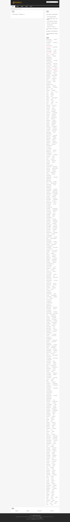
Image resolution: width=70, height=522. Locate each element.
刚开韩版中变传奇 (48, 87)
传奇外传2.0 (54, 308)
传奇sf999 (55, 202)
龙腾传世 (47, 365)
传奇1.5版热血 (48, 223)
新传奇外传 (54, 271)
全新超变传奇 (48, 286)
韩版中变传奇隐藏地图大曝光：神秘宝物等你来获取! (52, 34)
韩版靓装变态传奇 (53, 172)
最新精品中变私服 (48, 328)
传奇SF (47, 467)
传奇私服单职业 (48, 268)
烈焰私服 (47, 99)
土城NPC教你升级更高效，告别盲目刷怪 (52, 21)
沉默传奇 (56, 497)
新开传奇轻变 (53, 124)
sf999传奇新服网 (48, 226)
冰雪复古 (47, 238)
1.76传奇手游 (48, 160)
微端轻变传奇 (48, 489)
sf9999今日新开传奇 (49, 332)
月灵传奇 (47, 54)
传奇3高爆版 (52, 253)
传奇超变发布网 (55, 135)
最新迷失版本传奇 (55, 190)
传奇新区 (53, 156)
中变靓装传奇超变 (48, 138)
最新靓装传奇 (54, 374)
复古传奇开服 (48, 162)
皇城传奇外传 (48, 325)
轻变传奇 (47, 159)
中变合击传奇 (48, 114)
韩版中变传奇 (53, 483)
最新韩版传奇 (48, 486)
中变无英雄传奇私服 (49, 359)
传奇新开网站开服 (48, 190)
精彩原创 (22, 6)
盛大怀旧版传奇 (54, 317)
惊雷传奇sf (52, 476)
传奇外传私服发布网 (48, 296)
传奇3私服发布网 (55, 383)
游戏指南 (17, 6)
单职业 (51, 96)
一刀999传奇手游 (55, 87)
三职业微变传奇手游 (48, 153)
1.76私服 (52, 102)
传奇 (46, 298)
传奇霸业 (53, 108)
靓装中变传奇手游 (48, 407)
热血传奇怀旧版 (55, 377)
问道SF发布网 (52, 118)
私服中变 (54, 211)
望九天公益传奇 (56, 280)
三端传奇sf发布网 (48, 283)
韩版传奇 (56, 501)
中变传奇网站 (48, 458)
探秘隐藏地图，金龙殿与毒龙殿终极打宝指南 (52, 31)
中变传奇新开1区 (48, 383)
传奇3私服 (53, 464)
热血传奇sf (52, 93)
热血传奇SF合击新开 (54, 117)
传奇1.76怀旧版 (54, 105)
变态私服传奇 (48, 491)
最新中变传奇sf (48, 470)
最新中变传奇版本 (48, 343)
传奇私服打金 (54, 268)
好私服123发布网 (55, 247)
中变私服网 (54, 362)
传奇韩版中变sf (48, 428)
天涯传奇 (51, 503)
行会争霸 (55, 503)
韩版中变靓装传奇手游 (49, 145)
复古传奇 (52, 477)
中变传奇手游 (52, 353)
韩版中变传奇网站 (48, 199)
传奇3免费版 (47, 322)
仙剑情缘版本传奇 (48, 63)
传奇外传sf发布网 (49, 356)
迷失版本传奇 (53, 480)
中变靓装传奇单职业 (48, 320)
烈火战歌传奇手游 (54, 129)
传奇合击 (52, 497)
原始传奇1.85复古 (54, 130)
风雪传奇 (53, 489)
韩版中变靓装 (52, 467)
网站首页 (13, 6)
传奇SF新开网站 (48, 262)
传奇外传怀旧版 (48, 208)
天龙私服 (54, 81)
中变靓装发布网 (55, 474)
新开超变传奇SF (48, 120)
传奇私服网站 (53, 90)
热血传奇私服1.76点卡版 (49, 84)
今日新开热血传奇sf (49, 440)
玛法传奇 (55, 51)
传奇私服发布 (48, 196)
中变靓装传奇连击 (55, 220)
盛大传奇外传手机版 (48, 232)
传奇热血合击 (54, 127)
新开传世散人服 (48, 413)
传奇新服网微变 (48, 214)
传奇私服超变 (48, 259)
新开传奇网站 (55, 395)
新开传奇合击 (52, 492)
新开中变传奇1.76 (54, 66)
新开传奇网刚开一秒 (54, 126)
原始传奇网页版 (56, 232)
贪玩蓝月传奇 (48, 108)
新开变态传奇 (48, 121)
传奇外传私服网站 (53, 347)
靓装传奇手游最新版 (54, 75)
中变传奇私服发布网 (48, 350)
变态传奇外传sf (54, 331)
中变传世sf (47, 335)
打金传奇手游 (52, 159)
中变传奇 (52, 504)
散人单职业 (47, 295)
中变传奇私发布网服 (48, 39)
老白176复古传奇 (48, 147)
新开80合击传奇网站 (48, 193)
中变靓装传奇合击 (49, 368)
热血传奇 (53, 494)
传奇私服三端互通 (54, 259)
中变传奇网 (55, 274)
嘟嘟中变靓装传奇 (48, 60)
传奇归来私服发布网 (53, 295)
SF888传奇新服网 (48, 175)
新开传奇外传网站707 (54, 322)
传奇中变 (47, 102)
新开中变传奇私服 (48, 310)
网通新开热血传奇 (54, 121)
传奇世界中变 (48, 434)
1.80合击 (56, 102)
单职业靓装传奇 (48, 500)
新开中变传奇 (54, 461)
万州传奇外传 (55, 344)
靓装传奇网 (47, 341)
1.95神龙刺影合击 (48, 48)
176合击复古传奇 (48, 271)
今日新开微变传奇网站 (49, 404)
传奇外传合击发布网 (48, 329)
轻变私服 (47, 96)
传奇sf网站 (53, 452)
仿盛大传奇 (47, 316)
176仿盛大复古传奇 (48, 299)
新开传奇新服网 (48, 410)
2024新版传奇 (48, 250)
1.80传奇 (47, 93)
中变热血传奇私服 (48, 323)
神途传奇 (52, 99)
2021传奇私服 (48, 449)
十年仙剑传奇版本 (55, 60)
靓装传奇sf (53, 473)
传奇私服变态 (55, 296)
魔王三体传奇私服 (54, 319)
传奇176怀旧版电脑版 (49, 235)
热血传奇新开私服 (49, 386)
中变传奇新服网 (55, 488)
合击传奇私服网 (48, 129)
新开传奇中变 (53, 486)
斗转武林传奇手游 (55, 42)
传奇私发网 (47, 480)
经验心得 (31, 6)
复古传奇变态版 (48, 389)
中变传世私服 (55, 350)
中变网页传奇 (55, 39)
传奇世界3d (54, 283)
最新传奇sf (53, 425)
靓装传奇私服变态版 (48, 133)
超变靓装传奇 (54, 428)
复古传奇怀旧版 (48, 205)
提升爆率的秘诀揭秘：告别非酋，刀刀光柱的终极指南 (52, 19)
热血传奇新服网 (56, 193)
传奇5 (47, 314)
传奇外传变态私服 (48, 362)
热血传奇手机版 (48, 464)
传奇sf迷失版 (53, 114)
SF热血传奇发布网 (54, 208)
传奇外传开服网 (48, 340)
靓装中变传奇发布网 (48, 202)
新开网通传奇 (48, 494)
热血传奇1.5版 (48, 169)
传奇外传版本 (54, 229)
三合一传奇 (47, 479)
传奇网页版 (53, 214)
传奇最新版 (47, 124)
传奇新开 (47, 172)
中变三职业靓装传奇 (48, 154)
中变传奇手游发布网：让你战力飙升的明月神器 (52, 29)
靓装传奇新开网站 (54, 346)
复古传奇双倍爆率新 (52, 314)
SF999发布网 (54, 150)
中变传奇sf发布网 (48, 485)
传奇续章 (53, 413)
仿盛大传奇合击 (48, 461)
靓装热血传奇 (53, 325)
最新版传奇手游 (48, 136)
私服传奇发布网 (55, 166)
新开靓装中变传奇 (49, 178)
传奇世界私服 (55, 485)
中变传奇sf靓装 (48, 474)
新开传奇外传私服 (48, 337)
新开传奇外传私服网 (48, 313)
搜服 (46, 503)
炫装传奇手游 (48, 130)
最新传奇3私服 (55, 437)
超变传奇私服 (48, 346)
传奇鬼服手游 (48, 163)
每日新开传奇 (48, 244)
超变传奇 (47, 253)
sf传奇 (47, 446)
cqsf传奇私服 (48, 317)
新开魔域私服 (54, 136)
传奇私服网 (55, 181)
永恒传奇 (52, 498)
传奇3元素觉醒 (54, 334)
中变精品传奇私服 (54, 340)
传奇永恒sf (52, 289)
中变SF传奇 (47, 117)
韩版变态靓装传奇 (48, 187)
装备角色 (27, 6)
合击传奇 (47, 501)
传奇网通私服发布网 (48, 344)
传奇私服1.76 (51, 298)
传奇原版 (54, 132)
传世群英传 (52, 419)
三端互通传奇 (48, 319)
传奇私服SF (54, 120)
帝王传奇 (54, 151)
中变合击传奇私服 (48, 308)
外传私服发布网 (48, 455)
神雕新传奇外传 (54, 244)
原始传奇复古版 (54, 160)
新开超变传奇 (48, 123)
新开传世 (53, 491)
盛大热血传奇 (48, 452)
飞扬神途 (52, 380)
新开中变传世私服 (53, 365)
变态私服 (54, 184)
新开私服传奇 (48, 422)
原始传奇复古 (48, 168)
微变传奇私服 (53, 144)
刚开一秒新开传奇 (49, 211)
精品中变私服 (55, 329)
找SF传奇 (47, 118)
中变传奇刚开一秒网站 (49, 392)
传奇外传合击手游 (48, 229)
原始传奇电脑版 (53, 111)
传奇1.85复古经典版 (48, 241)
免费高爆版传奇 (54, 123)
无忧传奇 (47, 498)
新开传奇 (52, 479)
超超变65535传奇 (48, 150)
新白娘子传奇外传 (48, 135)
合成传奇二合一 (48, 157)
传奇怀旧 (52, 371)
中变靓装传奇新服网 (48, 57)
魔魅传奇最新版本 (54, 69)
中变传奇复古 (48, 256)
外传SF (53, 458)
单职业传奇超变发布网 (49, 217)
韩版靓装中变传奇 (48, 307)
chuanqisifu (56, 440)
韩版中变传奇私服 (53, 316)
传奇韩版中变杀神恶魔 (55, 168)
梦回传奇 (52, 495)
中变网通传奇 (48, 483)
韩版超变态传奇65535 (49, 305)
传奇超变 (53, 286)
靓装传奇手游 (53, 434)
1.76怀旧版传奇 (54, 223)
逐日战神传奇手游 (48, 132)
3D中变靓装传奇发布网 (49, 302)
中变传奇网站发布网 (55, 410)
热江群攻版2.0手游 (54, 142)
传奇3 (54, 326)
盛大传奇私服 (48, 90)
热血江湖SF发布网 (53, 335)
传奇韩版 (52, 501)
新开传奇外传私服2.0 (49, 265)
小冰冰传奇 (47, 111)
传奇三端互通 (55, 320)
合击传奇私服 (53, 196)
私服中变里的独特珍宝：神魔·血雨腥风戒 (17, 14)
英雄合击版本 (54, 407)
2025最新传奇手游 (54, 78)
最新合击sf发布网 (55, 277)
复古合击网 (55, 241)
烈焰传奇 (47, 497)
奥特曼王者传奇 (48, 105)
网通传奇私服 (48, 126)
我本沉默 (47, 347)
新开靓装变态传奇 (48, 151)
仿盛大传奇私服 (55, 307)
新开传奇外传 (48, 156)
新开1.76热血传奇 (48, 81)
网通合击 (47, 380)
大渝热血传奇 (54, 138)
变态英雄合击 (48, 431)
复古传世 (54, 368)
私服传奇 (55, 443)
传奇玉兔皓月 (52, 54)
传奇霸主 (53, 157)
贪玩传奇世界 (48, 416)
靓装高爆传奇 (48, 425)
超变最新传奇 (48, 139)
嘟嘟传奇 (53, 500)
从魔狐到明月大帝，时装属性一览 (51, 26)
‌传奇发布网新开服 (55, 199)
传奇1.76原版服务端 (48, 148)
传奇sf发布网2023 (48, 377)
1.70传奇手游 (48, 69)
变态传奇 (47, 476)
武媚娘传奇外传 (48, 142)
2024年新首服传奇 (48, 247)
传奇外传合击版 (48, 304)
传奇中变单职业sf (48, 326)
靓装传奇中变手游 (49, 437)
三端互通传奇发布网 (54, 401)
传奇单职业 (47, 495)
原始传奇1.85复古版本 (49, 45)
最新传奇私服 (53, 449)
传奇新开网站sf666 (48, 292)
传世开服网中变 (48, 334)
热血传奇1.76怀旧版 (48, 181)
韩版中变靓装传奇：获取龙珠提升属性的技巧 (52, 14)
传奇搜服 (53, 431)
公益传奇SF (53, 162)
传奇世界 (54, 328)
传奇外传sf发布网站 (49, 280)
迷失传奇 (47, 504)
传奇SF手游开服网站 (49, 51)
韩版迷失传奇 (48, 144)
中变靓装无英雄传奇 (48, 443)
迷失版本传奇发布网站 (53, 238)
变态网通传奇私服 (48, 277)
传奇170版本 (54, 169)
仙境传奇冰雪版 (55, 63)
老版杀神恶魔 (53, 256)
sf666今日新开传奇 (48, 274)
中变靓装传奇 (52, 446)
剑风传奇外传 (53, 139)
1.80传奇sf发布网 (48, 166)
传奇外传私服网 (56, 313)
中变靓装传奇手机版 (48, 395)
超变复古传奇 (55, 311)
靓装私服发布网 (48, 331)
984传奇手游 (54, 141)
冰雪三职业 (47, 371)
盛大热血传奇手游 (49, 72)
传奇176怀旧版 (48, 401)
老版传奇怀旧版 (55, 226)
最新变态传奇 (53, 422)
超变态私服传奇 (54, 455)
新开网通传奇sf (48, 488)
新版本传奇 (47, 482)
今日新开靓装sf (48, 220)
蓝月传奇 (54, 72)
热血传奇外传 (54, 323)
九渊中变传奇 (54, 262)
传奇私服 (47, 289)
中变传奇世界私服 (48, 374)
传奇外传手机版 (48, 66)
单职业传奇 (47, 477)
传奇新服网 (47, 419)
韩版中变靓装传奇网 (48, 398)
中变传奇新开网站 (53, 341)
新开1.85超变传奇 (48, 42)
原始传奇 (47, 492)
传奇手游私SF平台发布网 (49, 165)
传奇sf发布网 (48, 473)
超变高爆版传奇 (56, 154)
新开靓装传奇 (53, 416)
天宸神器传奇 (48, 78)
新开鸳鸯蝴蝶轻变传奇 (49, 338)
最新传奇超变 (48, 75)
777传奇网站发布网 (48, 301)
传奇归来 (55, 404)
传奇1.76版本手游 (48, 127)
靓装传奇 (52, 482)
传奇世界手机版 (48, 141)
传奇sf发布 (54, 470)
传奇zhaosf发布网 (54, 250)
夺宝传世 (47, 353)
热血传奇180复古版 (48, 184)
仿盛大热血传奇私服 (48, 311)
